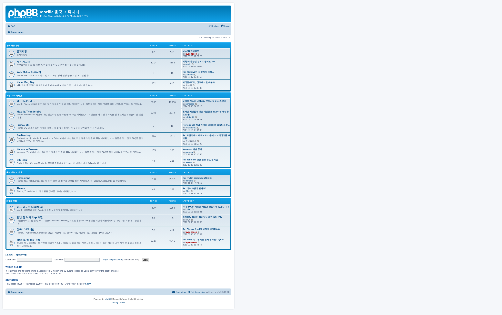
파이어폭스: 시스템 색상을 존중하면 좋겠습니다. (206, 206)
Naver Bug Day (26, 82)
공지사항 (22, 51)
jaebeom (190, 74)
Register (21, 255)
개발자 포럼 (11, 201)
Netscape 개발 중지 (192, 149)
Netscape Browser (27, 149)
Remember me (131, 259)
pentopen (190, 104)
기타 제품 (22, 159)
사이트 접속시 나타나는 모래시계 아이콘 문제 (204, 101)
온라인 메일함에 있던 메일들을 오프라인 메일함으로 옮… (206, 113)
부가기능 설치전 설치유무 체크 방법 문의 (202, 217)
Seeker (189, 162)
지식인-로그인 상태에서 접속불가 (199, 82)
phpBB (108, 299)
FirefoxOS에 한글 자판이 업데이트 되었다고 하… (206, 125)
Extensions (23, 178)
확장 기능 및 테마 (14, 172)
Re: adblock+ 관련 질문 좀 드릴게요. (200, 159)
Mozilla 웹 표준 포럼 (29, 239)
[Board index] (23, 12)
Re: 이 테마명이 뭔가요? (194, 188)
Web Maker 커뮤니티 (29, 72)
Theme (21, 188)
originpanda (191, 127)
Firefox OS (23, 125)
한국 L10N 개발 (26, 229)
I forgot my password (112, 259)
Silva (188, 191)
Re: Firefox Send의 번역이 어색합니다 (201, 229)
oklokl (188, 64)
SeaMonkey (24, 135)
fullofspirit (190, 117)
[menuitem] (11, 26)
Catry (88, 284)
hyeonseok (191, 54)
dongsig (189, 180)
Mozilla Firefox (26, 101)
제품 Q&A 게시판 (14, 95)
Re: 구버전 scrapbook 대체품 (197, 178)
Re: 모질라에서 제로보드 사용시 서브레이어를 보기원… (206, 136)
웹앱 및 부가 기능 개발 (30, 217)
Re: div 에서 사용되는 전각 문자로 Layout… (204, 239)
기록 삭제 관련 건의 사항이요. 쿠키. (200, 61)
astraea (189, 152)
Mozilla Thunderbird (29, 111)
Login (9, 255)
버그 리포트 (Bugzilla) (30, 206)
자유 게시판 (23, 61)
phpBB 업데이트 (191, 51)
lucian (188, 209)
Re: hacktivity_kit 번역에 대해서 (199, 72)
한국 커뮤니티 (12, 45)
